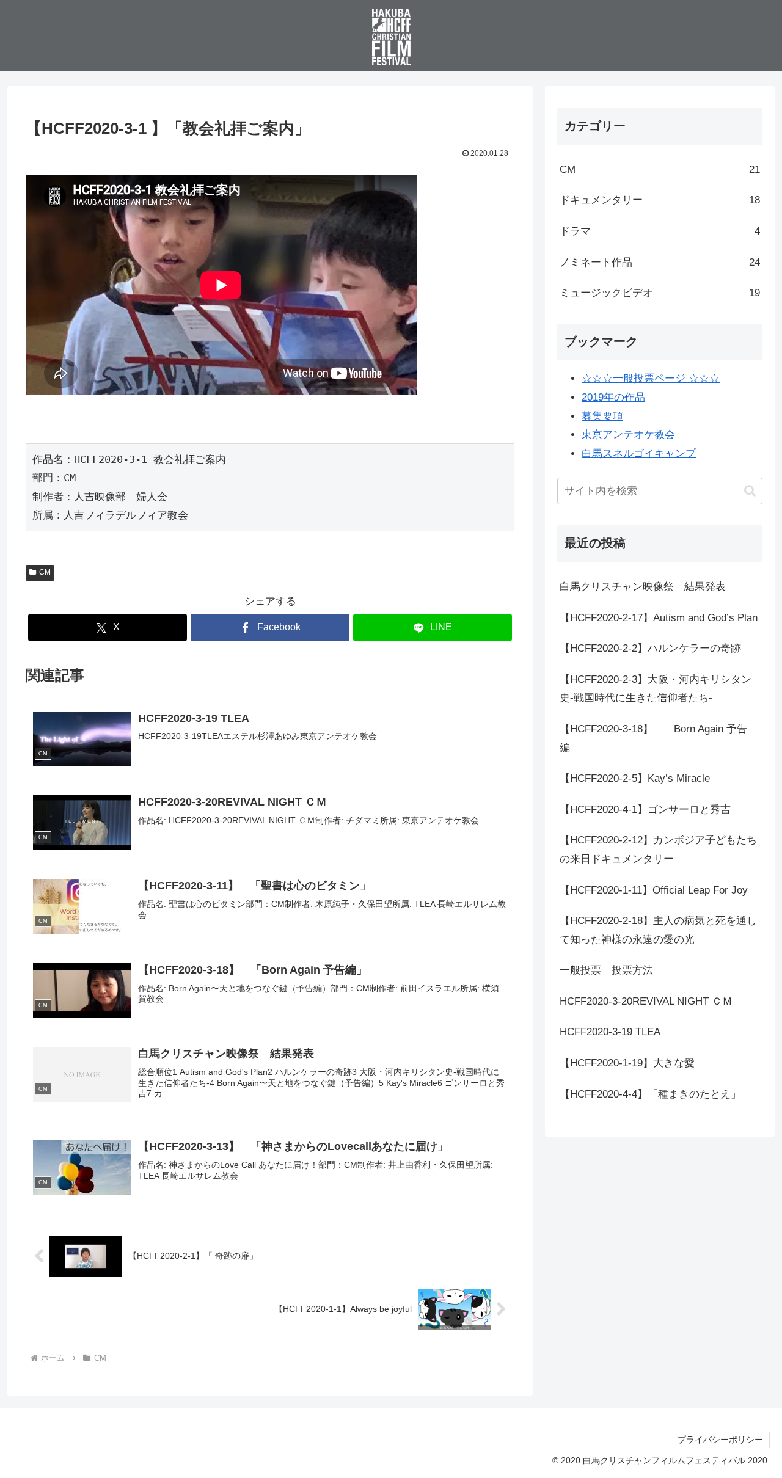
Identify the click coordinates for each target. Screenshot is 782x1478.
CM (45, 572)
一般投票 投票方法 (606, 970)
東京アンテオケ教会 (628, 434)
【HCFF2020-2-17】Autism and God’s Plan (659, 618)
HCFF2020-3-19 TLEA (610, 1032)
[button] (750, 491)
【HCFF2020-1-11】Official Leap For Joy (654, 890)
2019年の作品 (613, 397)
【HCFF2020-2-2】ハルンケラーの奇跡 (650, 648)
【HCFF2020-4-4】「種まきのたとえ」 (650, 1094)
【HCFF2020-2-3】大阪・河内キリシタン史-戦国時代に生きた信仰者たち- (655, 689)
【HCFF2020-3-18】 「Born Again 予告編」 (653, 738)
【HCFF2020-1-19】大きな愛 (627, 1063)
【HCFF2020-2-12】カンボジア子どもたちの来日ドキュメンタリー (658, 849)
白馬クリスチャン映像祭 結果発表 (643, 586)
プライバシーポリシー (720, 1439)
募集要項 (602, 416)
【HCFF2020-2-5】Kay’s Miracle (635, 778)
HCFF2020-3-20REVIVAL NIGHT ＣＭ (646, 1001)
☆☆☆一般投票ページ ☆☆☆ (651, 378)
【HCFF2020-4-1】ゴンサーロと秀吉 (645, 809)
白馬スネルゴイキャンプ (639, 453)
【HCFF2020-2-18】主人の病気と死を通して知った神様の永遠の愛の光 (658, 930)
